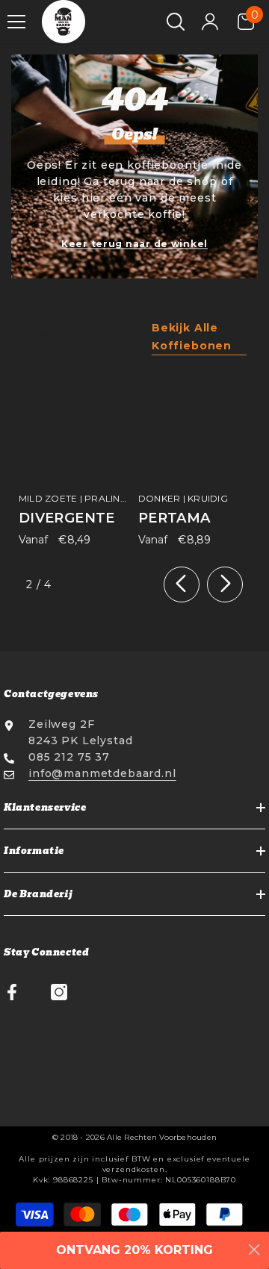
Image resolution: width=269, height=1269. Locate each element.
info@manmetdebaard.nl (102, 773)
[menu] (16, 22)
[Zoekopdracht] (176, 22)
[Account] (210, 21)
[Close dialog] (254, 1250)
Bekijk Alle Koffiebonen (192, 336)
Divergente (67, 518)
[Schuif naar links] (182, 584)
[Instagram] (59, 992)
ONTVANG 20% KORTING (134, 1250)
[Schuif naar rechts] (225, 584)
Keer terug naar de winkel (134, 243)
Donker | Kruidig (183, 498)
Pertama (174, 518)
